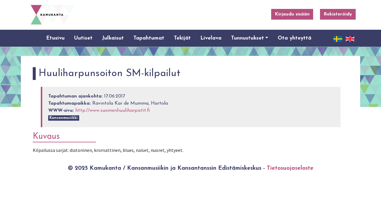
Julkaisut (113, 38)
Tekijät (182, 38)
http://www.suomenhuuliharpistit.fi (112, 110)
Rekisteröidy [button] (338, 14)
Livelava (210, 38)
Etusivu (55, 38)
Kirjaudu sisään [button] (292, 14)
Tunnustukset (247, 38)
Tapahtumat (148, 38)
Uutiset (83, 38)
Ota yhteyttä (294, 38)
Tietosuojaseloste (290, 168)
